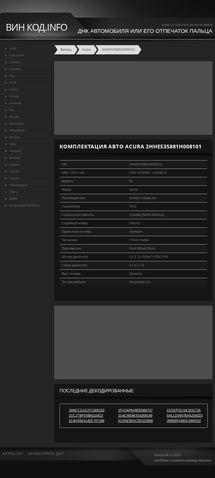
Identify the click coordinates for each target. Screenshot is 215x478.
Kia (11, 110)
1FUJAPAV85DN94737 (135, 410)
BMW (13, 199)
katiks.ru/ (13, 453)
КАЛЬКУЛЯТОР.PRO (24, 205)
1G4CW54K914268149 (135, 416)
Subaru (14, 165)
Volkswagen (18, 185)
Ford (12, 83)
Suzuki (14, 171)
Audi (12, 48)
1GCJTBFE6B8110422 (86, 416)
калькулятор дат (45, 453)
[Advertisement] (132, 98)
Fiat (12, 76)
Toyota (14, 178)
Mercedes (16, 124)
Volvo (13, 192)
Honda (14, 96)
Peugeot (15, 151)
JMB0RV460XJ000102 (183, 421)
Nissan (14, 137)
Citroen (14, 62)
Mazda (14, 117)
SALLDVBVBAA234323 (184, 416)
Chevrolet (16, 55)
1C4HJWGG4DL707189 (86, 421)
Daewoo (15, 69)
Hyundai (15, 103)
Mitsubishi (16, 130)
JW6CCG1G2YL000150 (86, 410)
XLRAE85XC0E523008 (135, 421)
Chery (13, 89)
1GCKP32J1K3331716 (183, 410)
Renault (15, 158)
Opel (12, 144)
